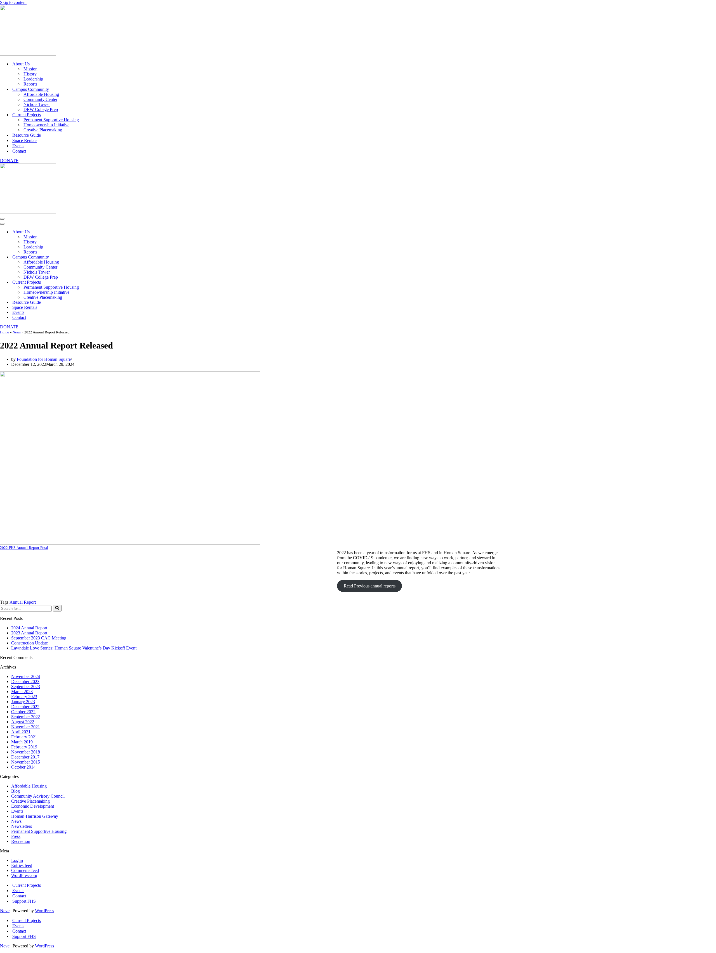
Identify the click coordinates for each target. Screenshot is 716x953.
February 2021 (24, 736)
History (30, 74)
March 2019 (22, 741)
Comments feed (25, 870)
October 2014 (23, 767)
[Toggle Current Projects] (98, 282)
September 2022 (25, 716)
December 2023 (25, 681)
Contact (19, 151)
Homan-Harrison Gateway (34, 816)
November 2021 (25, 726)
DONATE (9, 160)
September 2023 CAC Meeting (38, 638)
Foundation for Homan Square (44, 359)
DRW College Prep (40, 109)
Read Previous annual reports (369, 586)
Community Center (40, 99)
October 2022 (23, 711)
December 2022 (25, 706)
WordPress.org (24, 875)
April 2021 (20, 731)
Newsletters (21, 826)
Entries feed (21, 865)
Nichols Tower (36, 104)
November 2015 (25, 762)
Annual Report (23, 602)
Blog (15, 791)
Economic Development (32, 806)
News (17, 332)
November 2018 (25, 752)
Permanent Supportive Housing (51, 119)
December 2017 (25, 757)
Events (18, 145)
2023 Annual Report (29, 632)
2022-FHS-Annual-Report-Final (24, 548)
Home (4, 332)
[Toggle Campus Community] (98, 257)
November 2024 (25, 676)
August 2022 (22, 721)
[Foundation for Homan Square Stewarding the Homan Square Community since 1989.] (28, 54)
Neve (5, 910)
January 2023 (23, 701)
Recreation (20, 841)
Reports (30, 84)
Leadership (33, 79)
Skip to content (13, 2)
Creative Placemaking (42, 129)
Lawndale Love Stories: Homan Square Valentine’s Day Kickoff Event (73, 648)
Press (15, 836)
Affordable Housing (41, 94)
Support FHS (24, 901)
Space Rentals (24, 140)
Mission (30, 69)
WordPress (44, 910)
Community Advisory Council (38, 796)
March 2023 (22, 691)
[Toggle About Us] (98, 232)
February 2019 (24, 747)
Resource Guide (26, 135)
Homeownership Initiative (46, 124)
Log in (17, 860)
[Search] (57, 608)
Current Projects (26, 885)
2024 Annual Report (29, 627)
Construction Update (29, 643)
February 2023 (24, 696)
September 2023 (25, 686)
